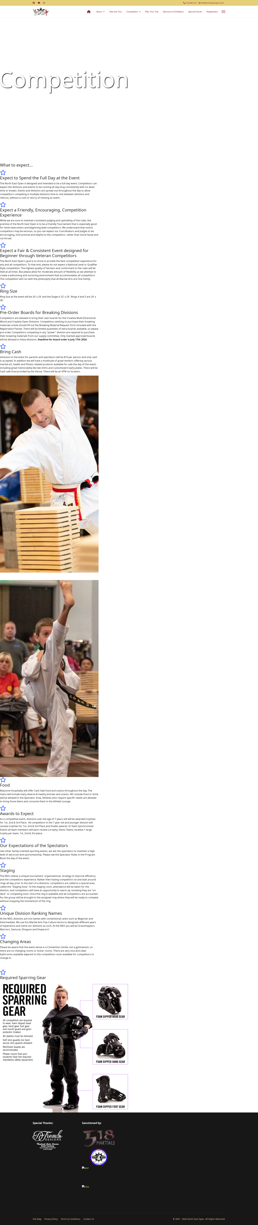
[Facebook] (34, 2)
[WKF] (153, 1176)
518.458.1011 (191, 3)
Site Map (37, 1219)
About (99, 11)
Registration (212, 11)
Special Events (195, 11)
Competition (132, 11)
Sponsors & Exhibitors (173, 11)
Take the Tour (115, 11)
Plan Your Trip (151, 11)
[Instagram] (44, 2)
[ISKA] (153, 1194)
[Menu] (223, 12)
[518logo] (153, 1138)
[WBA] (153, 1157)
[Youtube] (39, 2)
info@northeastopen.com (212, 3)
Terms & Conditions (70, 1219)
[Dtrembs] (55, 1135)
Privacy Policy (51, 1219)
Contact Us (88, 1219)
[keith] (55, 1146)
